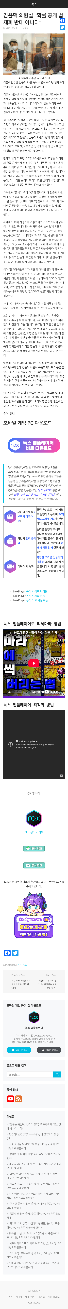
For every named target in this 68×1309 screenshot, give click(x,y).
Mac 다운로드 (52, 1050)
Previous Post (21, 981)
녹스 (34, 4)
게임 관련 (29, 1297)
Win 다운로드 (21, 1050)
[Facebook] (62, 20)
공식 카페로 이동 (35, 595)
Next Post (47, 981)
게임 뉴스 (22, 965)
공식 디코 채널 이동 (37, 600)
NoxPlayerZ (54, 1297)
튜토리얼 (40, 1297)
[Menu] (5, 4)
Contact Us (34, 1303)
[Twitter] (62, 27)
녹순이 (25, 28)
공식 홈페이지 (15, 1297)
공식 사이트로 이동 (36, 591)
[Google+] (62, 31)
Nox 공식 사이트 (34, 832)
